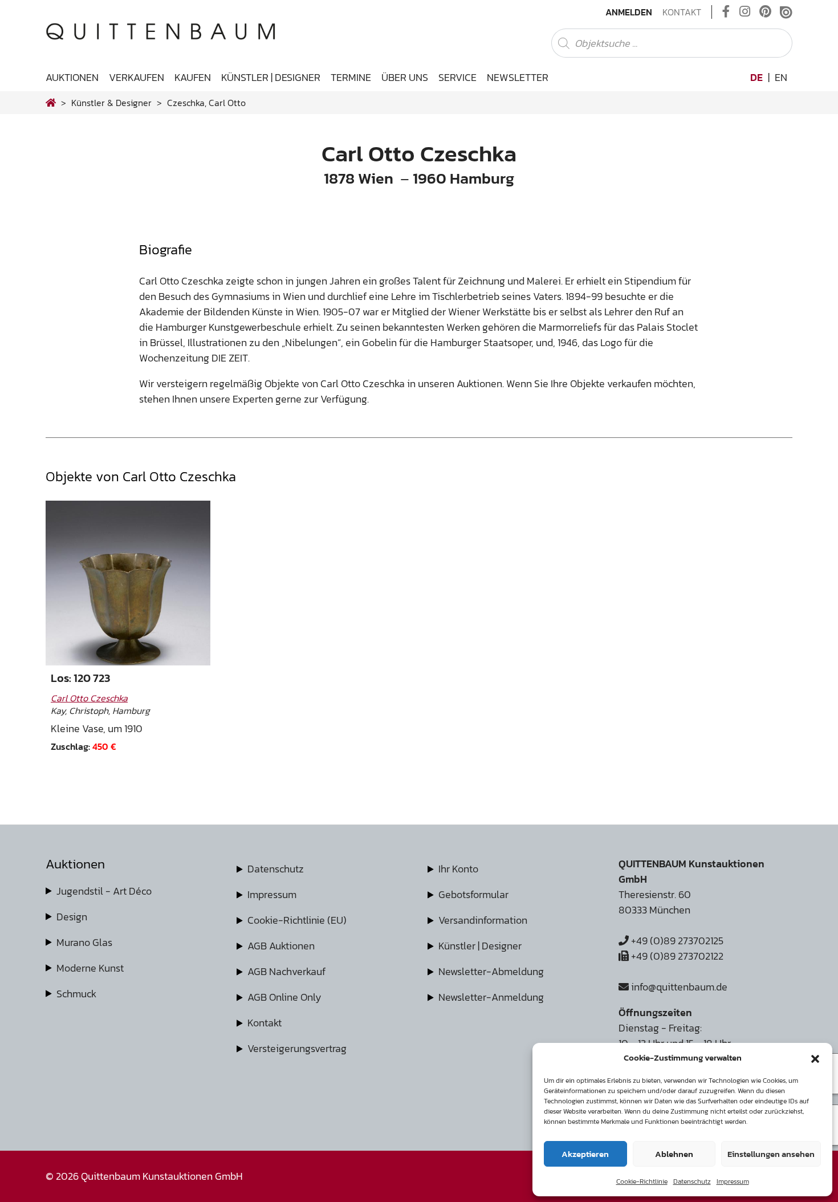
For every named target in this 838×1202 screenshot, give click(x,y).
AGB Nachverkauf (286, 971)
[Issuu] (786, 12)
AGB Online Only (284, 997)
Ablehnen (674, 1153)
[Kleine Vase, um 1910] (128, 583)
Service (457, 77)
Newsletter (517, 77)
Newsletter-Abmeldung (491, 971)
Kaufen (192, 77)
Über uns (404, 77)
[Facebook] (726, 12)
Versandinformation (482, 920)
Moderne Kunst (90, 968)
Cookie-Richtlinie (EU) (297, 920)
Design (71, 916)
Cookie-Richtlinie (642, 1181)
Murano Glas (84, 942)
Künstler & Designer (111, 102)
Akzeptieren (585, 1153)
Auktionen (72, 77)
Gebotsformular (473, 894)
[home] (51, 102)
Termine (351, 77)
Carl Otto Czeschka (89, 698)
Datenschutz (692, 1181)
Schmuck (76, 993)
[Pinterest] (765, 12)
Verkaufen (136, 77)
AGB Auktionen (281, 945)
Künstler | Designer (270, 77)
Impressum (733, 1181)
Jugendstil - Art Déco (104, 891)
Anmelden (628, 12)
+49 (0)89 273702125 (676, 940)
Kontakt (681, 12)
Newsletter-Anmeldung (491, 997)
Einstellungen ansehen (771, 1153)
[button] (815, 1057)
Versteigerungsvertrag (297, 1048)
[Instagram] (744, 12)
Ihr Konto (458, 868)
